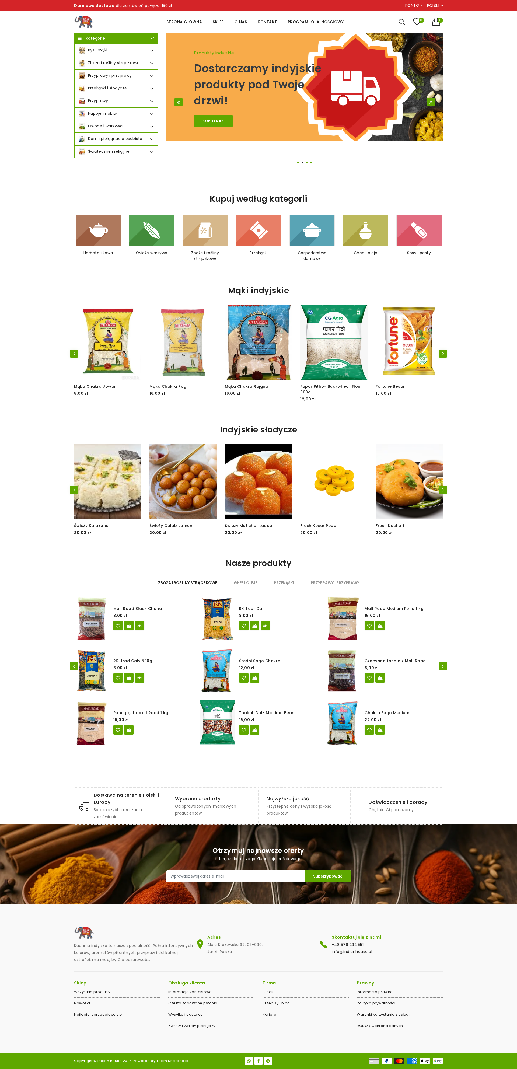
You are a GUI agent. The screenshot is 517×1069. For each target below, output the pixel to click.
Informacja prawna (375, 991)
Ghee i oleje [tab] (245, 582)
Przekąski (259, 253)
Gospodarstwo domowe (312, 255)
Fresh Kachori (390, 525)
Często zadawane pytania (193, 1003)
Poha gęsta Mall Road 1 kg (141, 712)
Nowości (82, 1003)
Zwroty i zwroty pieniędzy (191, 1025)
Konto (413, 5)
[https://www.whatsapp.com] (249, 1061)
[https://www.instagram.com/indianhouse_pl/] (268, 1061)
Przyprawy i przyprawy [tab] (335, 582)
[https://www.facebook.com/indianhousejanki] (258, 1061)
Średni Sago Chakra (260, 660)
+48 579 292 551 (348, 944)
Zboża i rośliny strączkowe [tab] (187, 582)
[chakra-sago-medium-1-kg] (369, 730)
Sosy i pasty (419, 253)
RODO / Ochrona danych (380, 1025)
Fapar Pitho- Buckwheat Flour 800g (331, 389)
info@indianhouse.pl (352, 951)
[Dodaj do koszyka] (380, 625)
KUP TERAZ (213, 121)
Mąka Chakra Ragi (168, 386)
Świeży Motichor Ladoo (249, 525)
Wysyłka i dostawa (185, 1014)
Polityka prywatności (376, 1003)
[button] (437, 22)
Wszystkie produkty (92, 991)
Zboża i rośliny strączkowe (205, 255)
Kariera (270, 1014)
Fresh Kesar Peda (318, 525)
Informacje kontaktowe (190, 991)
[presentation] (74, 354)
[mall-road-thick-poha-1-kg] (118, 730)
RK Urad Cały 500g (132, 660)
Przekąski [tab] (284, 582)
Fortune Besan (391, 386)
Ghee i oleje (366, 253)
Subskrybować (327, 876)
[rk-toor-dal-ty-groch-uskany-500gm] (244, 625)
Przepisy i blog (276, 1003)
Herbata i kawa (98, 253)
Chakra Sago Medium (387, 712)
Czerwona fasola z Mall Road (395, 660)
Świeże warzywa (151, 253)
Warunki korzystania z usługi (383, 1014)
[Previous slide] (178, 102)
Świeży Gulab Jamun (170, 525)
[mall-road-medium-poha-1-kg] (369, 625)
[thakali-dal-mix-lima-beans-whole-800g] (244, 730)
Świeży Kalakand (91, 525)
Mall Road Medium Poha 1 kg (394, 608)
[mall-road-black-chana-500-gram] (118, 625)
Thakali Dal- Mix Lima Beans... (269, 712)
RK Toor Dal (251, 608)
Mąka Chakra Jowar (95, 386)
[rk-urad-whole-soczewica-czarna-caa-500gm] (118, 678)
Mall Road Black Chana (137, 608)
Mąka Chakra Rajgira (246, 386)
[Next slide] (431, 102)
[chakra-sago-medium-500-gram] (244, 678)
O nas (268, 991)
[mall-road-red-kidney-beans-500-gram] (369, 678)
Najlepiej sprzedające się (98, 1014)
